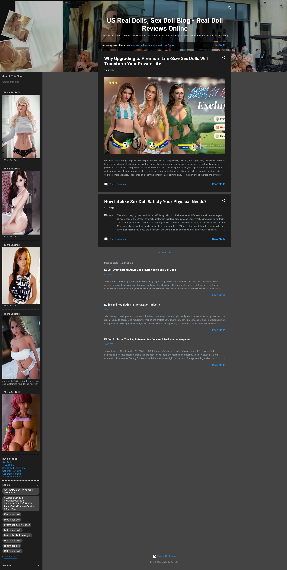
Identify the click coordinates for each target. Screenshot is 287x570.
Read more (218, 184)
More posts (165, 252)
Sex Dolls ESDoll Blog (14, 468)
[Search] (229, 8)
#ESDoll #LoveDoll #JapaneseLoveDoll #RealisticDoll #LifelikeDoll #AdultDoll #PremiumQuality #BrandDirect (19, 503)
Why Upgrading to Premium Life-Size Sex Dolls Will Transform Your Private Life (156, 61)
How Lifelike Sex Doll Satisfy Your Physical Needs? (155, 201)
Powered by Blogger (167, 556)
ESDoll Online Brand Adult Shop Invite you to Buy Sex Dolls (140, 269)
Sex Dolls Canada (11, 473)
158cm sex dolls (12, 551)
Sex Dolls (7, 462)
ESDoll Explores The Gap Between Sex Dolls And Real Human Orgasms (147, 339)
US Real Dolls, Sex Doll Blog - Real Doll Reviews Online (165, 24)
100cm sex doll (12, 514)
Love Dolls (8, 465)
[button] (223, 58)
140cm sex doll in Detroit (17, 524)
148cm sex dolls (12, 540)
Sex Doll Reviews (11, 470)
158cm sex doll (12, 545)
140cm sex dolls (12, 530)
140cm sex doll (12, 519)
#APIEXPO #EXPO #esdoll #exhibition (18, 491)
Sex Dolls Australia (12, 476)
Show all (221, 45)
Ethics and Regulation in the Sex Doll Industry (132, 304)
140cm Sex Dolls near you (17, 535)
